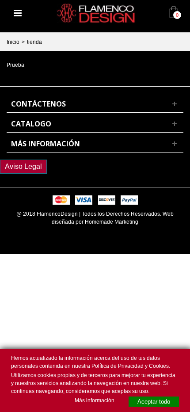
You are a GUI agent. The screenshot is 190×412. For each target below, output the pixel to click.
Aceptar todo (153, 401)
